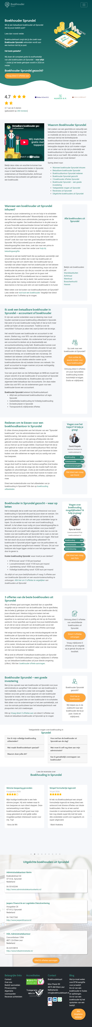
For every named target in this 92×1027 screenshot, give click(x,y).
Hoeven (67, 284)
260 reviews (22, 111)
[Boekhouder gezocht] (75, 682)
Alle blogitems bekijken (78, 1014)
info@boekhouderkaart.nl (58, 993)
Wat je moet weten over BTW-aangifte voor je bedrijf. (77, 982)
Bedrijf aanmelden (12, 985)
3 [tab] (39, 853)
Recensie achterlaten (13, 997)
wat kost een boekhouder (29, 293)
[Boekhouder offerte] (75, 614)
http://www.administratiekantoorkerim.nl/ (24, 889)
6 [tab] (49, 853)
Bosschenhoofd (70, 281)
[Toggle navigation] (84, 4)
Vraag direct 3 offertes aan (17, 76)
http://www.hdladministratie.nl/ (19, 951)
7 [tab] (53, 853)
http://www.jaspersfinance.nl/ (19, 920)
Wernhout (68, 279)
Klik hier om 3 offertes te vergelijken (30, 580)
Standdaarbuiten (71, 273)
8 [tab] (57, 853)
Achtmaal (68, 276)
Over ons (8, 982)
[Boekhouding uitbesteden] (75, 343)
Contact (8, 979)
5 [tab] (46, 853)
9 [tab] (60, 853)
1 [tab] (31, 853)
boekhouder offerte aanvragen (32, 663)
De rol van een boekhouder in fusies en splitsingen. (78, 991)
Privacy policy (10, 988)
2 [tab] (35, 853)
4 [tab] (42, 853)
